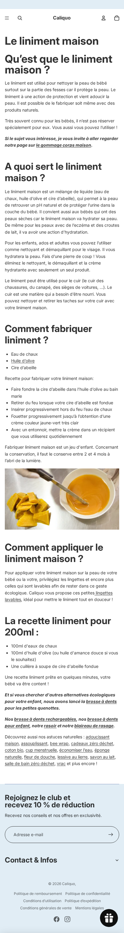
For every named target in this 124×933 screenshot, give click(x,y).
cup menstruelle (41, 749)
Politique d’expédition (83, 901)
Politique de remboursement (38, 893)
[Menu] (7, 18)
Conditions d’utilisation (42, 901)
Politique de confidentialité (87, 893)
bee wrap (59, 743)
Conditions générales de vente (46, 908)
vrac (61, 763)
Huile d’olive (23, 360)
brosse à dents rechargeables (45, 719)
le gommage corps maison (63, 145)
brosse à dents (101, 701)
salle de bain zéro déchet (29, 763)
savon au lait (102, 756)
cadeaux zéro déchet (92, 743)
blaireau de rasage (93, 725)
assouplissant (34, 743)
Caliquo (68, 883)
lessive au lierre (72, 756)
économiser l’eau (75, 749)
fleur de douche (39, 756)
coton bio (14, 749)
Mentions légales (89, 908)
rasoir (50, 725)
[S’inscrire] (110, 834)
